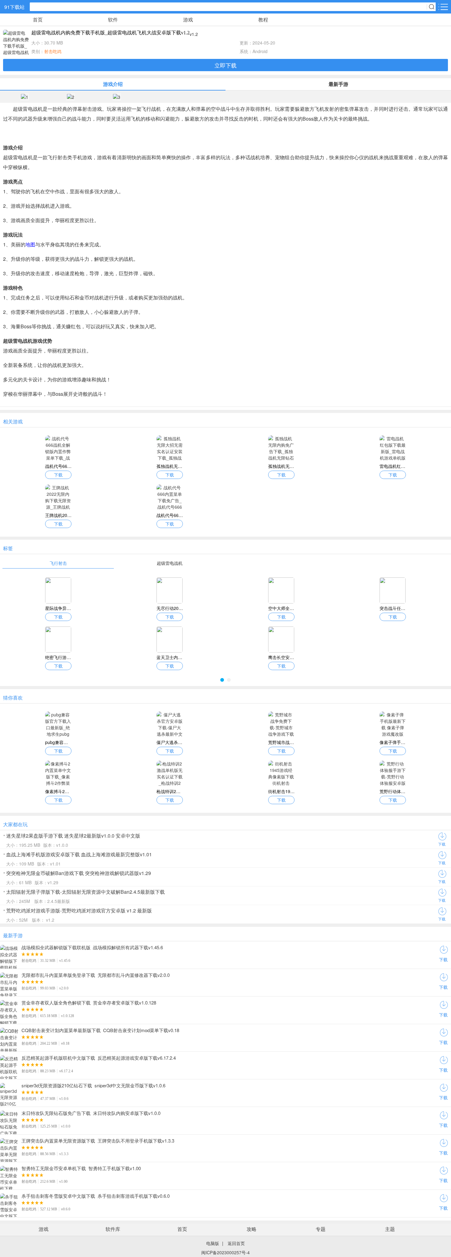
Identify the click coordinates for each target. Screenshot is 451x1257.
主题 (390, 1228)
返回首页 (236, 1243)
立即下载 (225, 65)
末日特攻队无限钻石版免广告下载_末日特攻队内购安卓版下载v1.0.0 (90, 1113)
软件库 (113, 1228)
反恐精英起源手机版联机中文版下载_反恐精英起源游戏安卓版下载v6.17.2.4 (98, 1057)
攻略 (251, 1228)
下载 (441, 843)
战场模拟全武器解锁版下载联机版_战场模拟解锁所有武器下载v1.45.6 (92, 947)
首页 (38, 19)
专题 (321, 1228)
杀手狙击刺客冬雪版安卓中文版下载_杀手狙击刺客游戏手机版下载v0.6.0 (95, 1195)
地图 (30, 244)
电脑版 (212, 1243)
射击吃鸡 (52, 51)
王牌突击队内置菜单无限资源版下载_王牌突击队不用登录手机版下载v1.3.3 (97, 1140)
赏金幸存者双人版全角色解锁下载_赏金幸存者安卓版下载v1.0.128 (88, 1002)
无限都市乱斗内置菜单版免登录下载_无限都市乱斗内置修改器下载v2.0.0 (95, 975)
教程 (263, 19)
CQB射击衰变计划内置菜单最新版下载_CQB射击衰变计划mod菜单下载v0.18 (100, 1030)
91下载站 (14, 6)
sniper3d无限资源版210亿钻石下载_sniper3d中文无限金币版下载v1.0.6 (93, 1085)
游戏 (188, 19)
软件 (113, 19)
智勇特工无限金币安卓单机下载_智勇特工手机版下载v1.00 (81, 1168)
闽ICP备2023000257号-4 (225, 1252)
